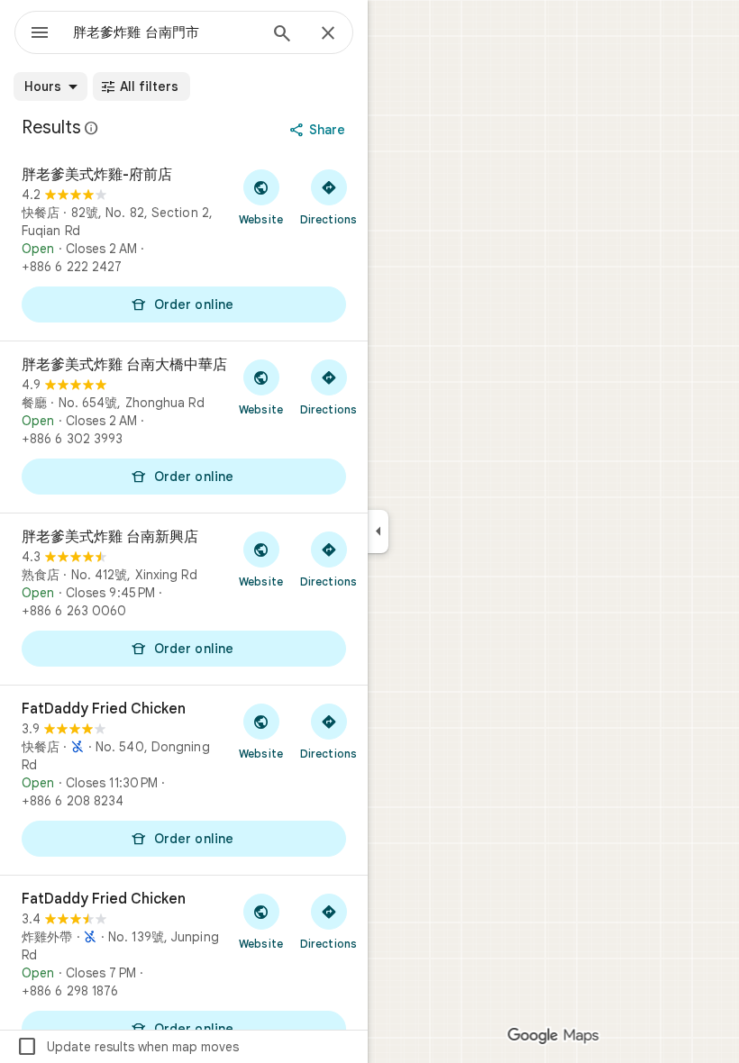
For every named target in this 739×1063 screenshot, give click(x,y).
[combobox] (165, 32)
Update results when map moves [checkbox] (127, 1047)
